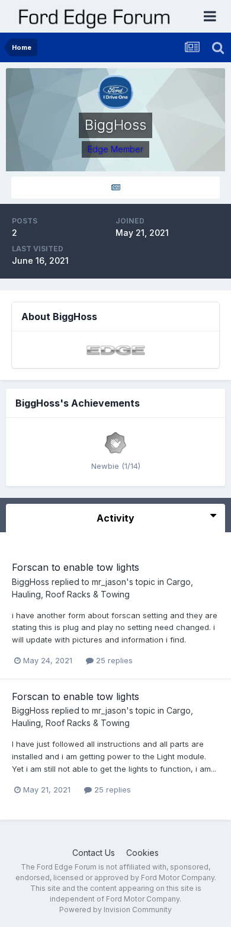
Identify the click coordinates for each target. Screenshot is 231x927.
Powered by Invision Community (115, 909)
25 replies (113, 660)
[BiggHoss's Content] (115, 187)
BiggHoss (30, 582)
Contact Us (93, 853)
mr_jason (109, 582)
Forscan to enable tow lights (75, 567)
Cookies (142, 853)
